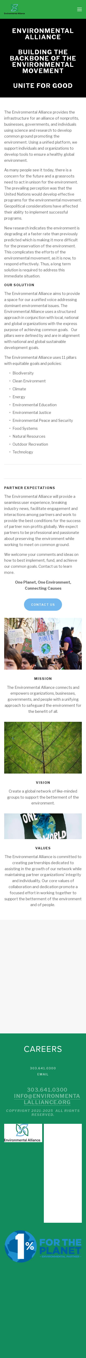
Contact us (43, 604)
